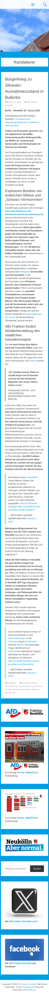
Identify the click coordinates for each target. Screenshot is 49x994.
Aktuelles (12, 683)
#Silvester (32, 503)
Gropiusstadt (23, 686)
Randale (16, 689)
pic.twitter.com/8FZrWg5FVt (21, 510)
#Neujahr (12, 506)
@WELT (21, 645)
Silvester (35, 689)
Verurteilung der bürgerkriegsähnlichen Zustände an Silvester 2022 (22, 122)
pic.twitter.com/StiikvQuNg (20, 664)
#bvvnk (23, 503)
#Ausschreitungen (17, 638)
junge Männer (36, 686)
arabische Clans (30, 683)
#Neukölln (32, 477)
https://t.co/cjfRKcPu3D (29, 506)
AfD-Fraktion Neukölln (20, 963)
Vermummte (10, 693)
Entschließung (11, 686)
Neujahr (8, 689)
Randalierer (26, 689)
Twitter (32, 361)
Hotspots (24, 272)
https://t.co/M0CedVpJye (20, 661)
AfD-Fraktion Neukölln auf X (23, 921)
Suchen (37, 869)
